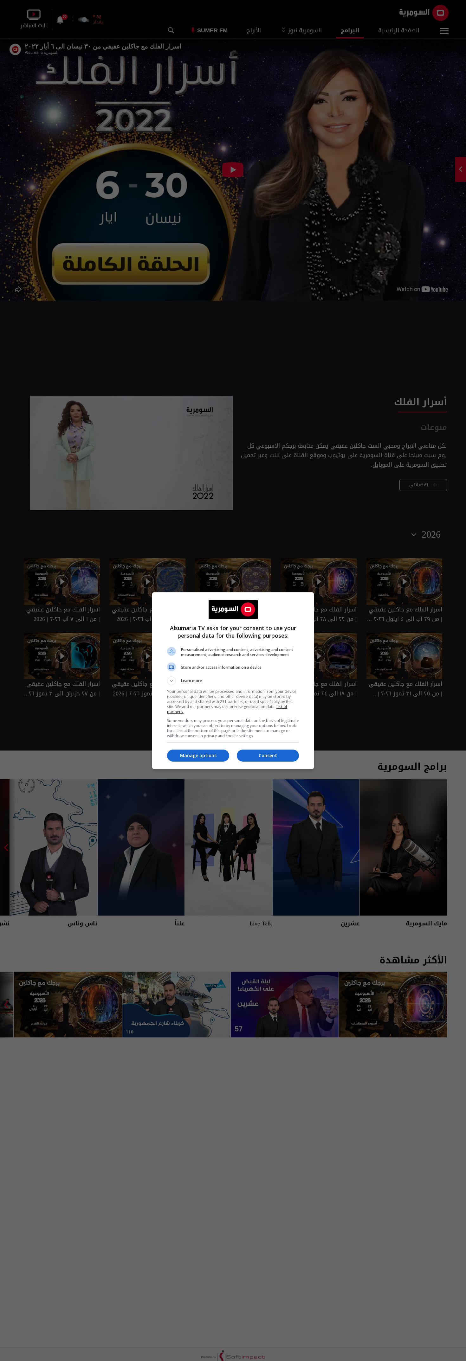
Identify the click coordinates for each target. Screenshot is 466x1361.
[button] (233, 680)
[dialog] (233, 680)
